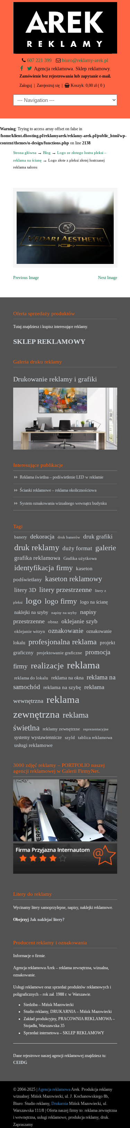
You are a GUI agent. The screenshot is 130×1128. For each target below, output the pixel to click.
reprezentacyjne (96, 729)
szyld (70, 737)
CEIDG (20, 1062)
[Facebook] (21, 68)
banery (20, 537)
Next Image (107, 277)
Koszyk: (88, 85)
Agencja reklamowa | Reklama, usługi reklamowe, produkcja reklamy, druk (65, 28)
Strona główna (24, 153)
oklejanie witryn (29, 631)
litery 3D (25, 590)
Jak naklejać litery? (47, 919)
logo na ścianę (94, 602)
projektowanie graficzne (59, 652)
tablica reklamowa (95, 737)
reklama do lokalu (31, 678)
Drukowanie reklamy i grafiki (55, 379)
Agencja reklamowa (54, 1089)
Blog (47, 153)
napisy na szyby (64, 613)
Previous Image (26, 277)
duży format (77, 548)
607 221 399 (39, 60)
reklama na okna (67, 677)
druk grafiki (98, 536)
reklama (83, 664)
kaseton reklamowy (73, 579)
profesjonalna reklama (62, 641)
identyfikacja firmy (43, 568)
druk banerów (69, 537)
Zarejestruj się (48, 85)
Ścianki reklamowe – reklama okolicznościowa (58, 490)
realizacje (47, 665)
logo (34, 600)
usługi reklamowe (33, 745)
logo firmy (61, 601)
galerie (105, 548)
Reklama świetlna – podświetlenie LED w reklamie (61, 477)
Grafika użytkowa (80, 558)
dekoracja (42, 536)
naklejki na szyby (31, 612)
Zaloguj (25, 85)
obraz (53, 621)
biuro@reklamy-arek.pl (85, 60)
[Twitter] (29, 68)
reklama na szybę (62, 687)
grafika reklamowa (37, 558)
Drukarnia (59, 1103)
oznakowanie (65, 630)
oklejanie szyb (79, 621)
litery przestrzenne (65, 589)
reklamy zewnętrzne (61, 729)
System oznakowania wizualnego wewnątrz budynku (63, 503)
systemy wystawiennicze (38, 737)
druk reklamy (36, 547)
